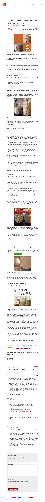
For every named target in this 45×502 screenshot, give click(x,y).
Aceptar (18, 253)
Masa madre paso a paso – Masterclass (28, 61)
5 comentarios (22, 25)
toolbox (26, 348)
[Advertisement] (22, 12)
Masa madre (12, 25)
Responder (36, 366)
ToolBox (15, 25)
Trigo (18, 25)
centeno (17, 348)
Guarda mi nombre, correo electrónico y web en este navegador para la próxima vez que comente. (22, 479)
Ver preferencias (27, 253)
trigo (30, 348)
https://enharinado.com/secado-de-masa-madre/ (28, 419)
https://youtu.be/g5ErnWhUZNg (25, 411)
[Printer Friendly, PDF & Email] (9, 347)
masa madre (22, 348)
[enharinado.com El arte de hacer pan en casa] (4, 4)
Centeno (8, 25)
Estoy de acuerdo (11, 483)
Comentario (10, 464)
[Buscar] (42, 4)
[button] (30, 247)
